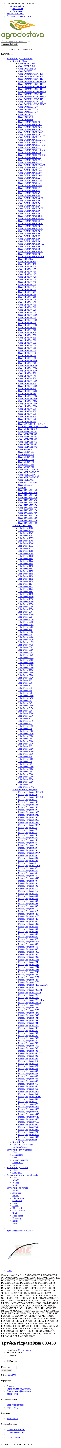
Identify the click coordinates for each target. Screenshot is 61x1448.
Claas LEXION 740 (27, 376)
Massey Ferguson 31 (27, 863)
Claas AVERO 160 (26, 63)
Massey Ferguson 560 (28, 929)
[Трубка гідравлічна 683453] (23, 1265)
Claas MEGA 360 (26, 464)
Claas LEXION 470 (27, 297)
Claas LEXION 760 (27, 383)
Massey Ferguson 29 (27, 850)
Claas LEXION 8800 (27, 403)
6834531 (12, 1375)
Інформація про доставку (19, 1389)
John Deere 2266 (25, 627)
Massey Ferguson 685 (28, 949)
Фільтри (16, 1190)
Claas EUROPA (25, 259)
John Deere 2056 (25, 607)
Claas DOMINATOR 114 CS (31, 145)
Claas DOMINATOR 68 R (30, 216)
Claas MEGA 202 (26, 449)
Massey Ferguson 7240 (28, 962)
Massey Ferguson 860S (28, 1094)
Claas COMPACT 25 (28, 109)
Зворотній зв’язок (15, 1405)
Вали (14, 1223)
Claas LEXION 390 (27, 266)
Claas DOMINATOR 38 (29, 190)
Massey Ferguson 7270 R (29, 1002)
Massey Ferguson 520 (28, 914)
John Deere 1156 (25, 566)
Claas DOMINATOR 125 (30, 160)
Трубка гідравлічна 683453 (20, 1230)
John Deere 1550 (25, 599)
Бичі (14, 1213)
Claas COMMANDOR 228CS (32, 104)
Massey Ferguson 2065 (28, 820)
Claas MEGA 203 (26, 452)
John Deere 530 (25, 647)
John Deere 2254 (25, 617)
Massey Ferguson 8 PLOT (30, 1053)
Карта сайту (12, 1407)
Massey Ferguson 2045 (28, 815)
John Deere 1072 (25, 546)
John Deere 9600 (25, 741)
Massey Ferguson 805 (28, 1058)
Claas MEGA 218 (26, 459)
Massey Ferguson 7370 (28, 1028)
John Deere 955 (25, 723)
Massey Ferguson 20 (27, 810)
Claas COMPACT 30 (28, 112)
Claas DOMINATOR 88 (29, 241)
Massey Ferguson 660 (28, 944)
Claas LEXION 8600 (27, 398)
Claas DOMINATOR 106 (30, 127)
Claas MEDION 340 (27, 439)
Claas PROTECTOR (27, 482)
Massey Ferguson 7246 (28, 972)
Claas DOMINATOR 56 (29, 203)
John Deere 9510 (25, 716)
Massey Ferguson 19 (27, 807)
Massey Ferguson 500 (28, 901)
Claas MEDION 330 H (28, 436)
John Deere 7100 (25, 660)
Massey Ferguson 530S (28, 924)
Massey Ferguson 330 (28, 870)
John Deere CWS (26, 787)
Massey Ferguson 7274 (28, 1007)
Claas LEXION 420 (27, 277)
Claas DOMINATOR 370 (30, 188)
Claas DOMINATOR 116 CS (31, 155)
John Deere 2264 (25, 624)
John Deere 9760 (25, 766)
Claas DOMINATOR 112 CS (31, 140)
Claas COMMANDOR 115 (30, 89)
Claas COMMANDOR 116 (30, 94)
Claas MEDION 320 (27, 431)
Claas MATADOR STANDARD (33, 426)
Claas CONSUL (25, 114)
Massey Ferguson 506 (28, 903)
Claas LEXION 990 (27, 421)
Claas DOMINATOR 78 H (30, 228)
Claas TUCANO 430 (27, 500)
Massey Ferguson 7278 (28, 1013)
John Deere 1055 (25, 538)
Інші (14, 1185)
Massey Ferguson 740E (28, 1033)
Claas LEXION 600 (27, 345)
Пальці (15, 1205)
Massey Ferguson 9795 (28, 1134)
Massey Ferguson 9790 (28, 1132)
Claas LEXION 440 (27, 282)
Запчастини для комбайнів (19, 58)
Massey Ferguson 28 (27, 848)
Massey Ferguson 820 (28, 1066)
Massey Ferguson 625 (28, 939)
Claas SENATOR (26, 485)
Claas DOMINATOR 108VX (31, 135)
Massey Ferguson (20, 1160)
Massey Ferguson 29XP (29, 853)
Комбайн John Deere (22, 525)
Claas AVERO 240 (26, 66)
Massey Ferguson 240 (28, 837)
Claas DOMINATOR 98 (29, 249)
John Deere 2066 (25, 614)
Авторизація (18, 11)
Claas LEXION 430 (27, 279)
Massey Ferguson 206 (28, 817)
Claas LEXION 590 (27, 340)
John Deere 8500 (25, 672)
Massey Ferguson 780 (28, 1048)
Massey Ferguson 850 (28, 1081)
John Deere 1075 (25, 548)
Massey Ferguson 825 (28, 1068)
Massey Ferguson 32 (27, 868)
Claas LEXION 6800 (27, 368)
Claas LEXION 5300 (27, 315)
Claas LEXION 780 (27, 393)
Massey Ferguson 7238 (28, 959)
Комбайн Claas (19, 61)
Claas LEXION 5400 (27, 320)
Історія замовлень (15, 1432)
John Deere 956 (25, 728)
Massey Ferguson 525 (28, 919)
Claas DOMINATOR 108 (30, 129)
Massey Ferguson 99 (27, 1139)
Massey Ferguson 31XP (29, 865)
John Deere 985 (25, 771)
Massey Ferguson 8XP (28, 1106)
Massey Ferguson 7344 (28, 1018)
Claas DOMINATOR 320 (30, 180)
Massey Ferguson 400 (28, 886)
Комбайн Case (19, 1142)
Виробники (12, 1418)
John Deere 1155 (25, 563)
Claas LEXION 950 (27, 414)
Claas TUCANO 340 (27, 495)
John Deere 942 (25, 700)
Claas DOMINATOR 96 (29, 246)
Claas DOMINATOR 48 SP (31, 198)
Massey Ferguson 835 (28, 1073)
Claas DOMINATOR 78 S (30, 231)
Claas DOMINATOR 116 (29, 152)
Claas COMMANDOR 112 (30, 79)
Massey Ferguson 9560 (28, 1122)
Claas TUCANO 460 (27, 508)
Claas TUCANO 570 (27, 520)
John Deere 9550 (25, 726)
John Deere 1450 (25, 596)
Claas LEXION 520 (27, 310)
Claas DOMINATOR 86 (29, 239)
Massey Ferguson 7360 (28, 1025)
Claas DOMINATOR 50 (29, 200)
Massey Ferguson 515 (28, 911)
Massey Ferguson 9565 (28, 1124)
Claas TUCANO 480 (27, 513)
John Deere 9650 (25, 749)
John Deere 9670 (25, 754)
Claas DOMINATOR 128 (30, 162)
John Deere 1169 (25, 579)
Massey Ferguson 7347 (28, 1023)
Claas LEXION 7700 (27, 391)
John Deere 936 (25, 690)
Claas (14, 1152)
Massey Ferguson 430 (28, 893)
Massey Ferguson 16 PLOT (30, 797)
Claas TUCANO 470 (27, 510)
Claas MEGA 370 (26, 467)
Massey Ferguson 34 (27, 873)
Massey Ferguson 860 (28, 1089)
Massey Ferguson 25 (27, 840)
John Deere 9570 (25, 733)
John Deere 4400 (25, 637)
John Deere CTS (25, 784)
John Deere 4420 (25, 639)
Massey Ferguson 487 (28, 898)
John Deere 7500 (25, 665)
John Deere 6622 (25, 657)
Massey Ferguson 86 (27, 1086)
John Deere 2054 (25, 604)
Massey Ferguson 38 (27, 881)
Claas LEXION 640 (27, 355)
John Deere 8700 (25, 675)
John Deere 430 (25, 634)
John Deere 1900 (25, 601)
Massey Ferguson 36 (27, 875)
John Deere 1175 (25, 586)
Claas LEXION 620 (27, 350)
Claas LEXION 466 (27, 294)
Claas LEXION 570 (27, 330)
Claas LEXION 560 (27, 327)
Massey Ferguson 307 (28, 860)
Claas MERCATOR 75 (28, 477)
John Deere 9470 (25, 708)
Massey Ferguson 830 (28, 1071)
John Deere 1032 (25, 530)
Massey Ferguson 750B (28, 1038)
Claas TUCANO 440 (27, 502)
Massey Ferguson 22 (27, 827)
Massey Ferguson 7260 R (29, 992)
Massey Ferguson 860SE (29, 1096)
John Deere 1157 (25, 568)
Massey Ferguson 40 (27, 883)
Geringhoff (17, 1172)
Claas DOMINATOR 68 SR (31, 218)
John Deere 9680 (25, 759)
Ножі (14, 1203)
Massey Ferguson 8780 (28, 1104)
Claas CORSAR (25, 117)
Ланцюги (17, 1193)
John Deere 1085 (25, 551)
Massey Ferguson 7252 (28, 977)
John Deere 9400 (25, 695)
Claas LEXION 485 (27, 305)
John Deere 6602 (25, 652)
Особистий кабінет (16, 1429)
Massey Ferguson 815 (28, 1063)
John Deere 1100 (25, 556)
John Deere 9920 (25, 779)
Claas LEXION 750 (27, 378)
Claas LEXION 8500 (27, 396)
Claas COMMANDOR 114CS (32, 86)
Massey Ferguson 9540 (28, 1114)
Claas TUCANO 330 (27, 492)
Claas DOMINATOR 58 (29, 206)
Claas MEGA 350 (26, 462)
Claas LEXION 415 (27, 274)
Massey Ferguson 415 (28, 891)
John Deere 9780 (25, 769)
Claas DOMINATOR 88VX (31, 244)
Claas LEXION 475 (27, 299)
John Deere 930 (25, 683)
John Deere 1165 (25, 574)
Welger (15, 1183)
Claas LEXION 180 (27, 264)
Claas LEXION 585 (27, 338)
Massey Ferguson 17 (27, 799)
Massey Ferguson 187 (28, 804)
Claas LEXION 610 (27, 348)
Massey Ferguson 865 (28, 1099)
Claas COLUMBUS (27, 69)
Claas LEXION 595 (27, 343)
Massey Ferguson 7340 (28, 1015)
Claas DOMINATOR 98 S (30, 254)
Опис (9, 1270)
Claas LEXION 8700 (27, 401)
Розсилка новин (14, 1437)
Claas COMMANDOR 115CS (32, 91)
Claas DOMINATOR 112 (29, 137)
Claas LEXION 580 (27, 335)
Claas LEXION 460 (27, 289)
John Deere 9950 (25, 782)
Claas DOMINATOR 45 (29, 193)
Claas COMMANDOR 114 (30, 84)
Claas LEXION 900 (27, 409)
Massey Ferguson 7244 (28, 967)
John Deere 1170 (25, 581)
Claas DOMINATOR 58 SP (31, 208)
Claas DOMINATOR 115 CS (31, 150)
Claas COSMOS (25, 119)
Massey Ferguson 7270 (28, 997)
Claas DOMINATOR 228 (30, 178)
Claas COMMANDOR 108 (30, 76)
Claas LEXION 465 (27, 292)
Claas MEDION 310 (27, 429)
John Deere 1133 (25, 558)
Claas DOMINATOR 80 (29, 233)
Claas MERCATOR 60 (28, 472)
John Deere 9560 (25, 731)
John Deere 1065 (25, 541)
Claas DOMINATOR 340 (30, 185)
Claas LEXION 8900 (27, 406)
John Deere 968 (25, 756)
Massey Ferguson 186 (28, 802)
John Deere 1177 (25, 589)
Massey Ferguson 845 (28, 1079)
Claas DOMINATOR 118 (29, 157)
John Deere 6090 (25, 650)
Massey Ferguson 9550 (28, 1119)
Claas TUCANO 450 (27, 505)
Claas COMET (25, 71)
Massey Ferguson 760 (28, 1043)
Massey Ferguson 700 (28, 954)
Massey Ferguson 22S (28, 830)
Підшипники (18, 1198)
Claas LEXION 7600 (27, 386)
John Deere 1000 (25, 528)
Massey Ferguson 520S (28, 916)
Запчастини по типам (17, 1188)
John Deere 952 (25, 718)
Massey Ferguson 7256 (28, 982)
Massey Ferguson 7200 (28, 957)
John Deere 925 (25, 680)
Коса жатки (18, 1216)
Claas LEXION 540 (27, 317)
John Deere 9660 (25, 751)
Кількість (5, 1367)
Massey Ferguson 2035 (28, 812)
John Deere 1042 (25, 533)
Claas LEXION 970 (27, 419)
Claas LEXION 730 (27, 373)
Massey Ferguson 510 (28, 908)
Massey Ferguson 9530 (28, 1111)
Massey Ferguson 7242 (28, 964)
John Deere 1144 (25, 561)
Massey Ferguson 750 (28, 1035)
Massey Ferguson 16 (27, 794)
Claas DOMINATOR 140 (30, 170)
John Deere (17, 1155)
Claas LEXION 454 (27, 287)
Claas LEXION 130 (27, 261)
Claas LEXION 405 (27, 269)
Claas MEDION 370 (27, 447)
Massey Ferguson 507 (28, 906)
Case (14, 1157)
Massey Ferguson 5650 (28, 934)
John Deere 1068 (25, 543)
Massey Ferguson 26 (27, 843)
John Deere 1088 (25, 553)
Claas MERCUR (25, 480)
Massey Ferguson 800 (28, 1056)
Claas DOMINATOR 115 (29, 147)
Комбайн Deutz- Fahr (22, 1144)
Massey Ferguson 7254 (28, 980)
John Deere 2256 (25, 619)
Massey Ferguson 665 (28, 947)
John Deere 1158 (25, 571)
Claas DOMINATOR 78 (29, 226)
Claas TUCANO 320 (27, 490)
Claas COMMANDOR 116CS (32, 96)
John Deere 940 (25, 693)
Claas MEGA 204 (26, 454)
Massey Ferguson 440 (28, 896)
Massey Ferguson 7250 (28, 974)
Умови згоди (13, 1394)
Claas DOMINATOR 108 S (30, 132)
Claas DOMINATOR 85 (29, 236)
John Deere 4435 (25, 645)
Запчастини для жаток (17, 1167)
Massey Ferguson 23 (27, 832)
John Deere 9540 (25, 721)
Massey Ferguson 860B (28, 1091)
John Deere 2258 (25, 622)
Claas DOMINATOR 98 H (30, 251)
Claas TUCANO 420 (27, 497)
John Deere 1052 (25, 535)
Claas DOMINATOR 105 (30, 124)
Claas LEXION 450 (27, 284)
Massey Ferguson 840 (28, 1076)
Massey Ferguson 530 (28, 921)
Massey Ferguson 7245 (28, 969)
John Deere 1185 (25, 591)
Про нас (11, 1386)
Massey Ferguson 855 (28, 1084)
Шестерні (17, 1208)
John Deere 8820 (25, 678)
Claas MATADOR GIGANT (31, 424)
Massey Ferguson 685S (28, 952)
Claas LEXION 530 (27, 312)
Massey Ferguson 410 (28, 888)
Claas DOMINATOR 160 (30, 175)
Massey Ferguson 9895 (28, 1137)
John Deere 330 (25, 629)
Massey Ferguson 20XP (29, 825)
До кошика (6, 1370)
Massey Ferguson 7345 (28, 1020)
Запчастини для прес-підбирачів (22, 1175)
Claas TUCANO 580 (27, 523)
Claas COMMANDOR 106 (30, 74)
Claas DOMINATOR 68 (29, 213)
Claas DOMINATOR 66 (29, 211)
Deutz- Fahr (17, 1162)
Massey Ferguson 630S (28, 941)
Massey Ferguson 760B (28, 1046)
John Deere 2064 (25, 612)
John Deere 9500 (25, 713)
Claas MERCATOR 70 (28, 475)
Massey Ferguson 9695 (28, 1129)
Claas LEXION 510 (27, 307)
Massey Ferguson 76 (27, 1040)
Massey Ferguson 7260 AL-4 (31, 990)
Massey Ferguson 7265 (28, 995)
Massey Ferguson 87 (27, 1101)
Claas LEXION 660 (27, 358)
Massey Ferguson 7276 (28, 1010)
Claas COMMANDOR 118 (30, 99)
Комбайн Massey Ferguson (24, 789)
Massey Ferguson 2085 (28, 822)
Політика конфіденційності (20, 1391)
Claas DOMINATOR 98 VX (31, 256)
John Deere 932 (25, 685)
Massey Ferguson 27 (27, 845)
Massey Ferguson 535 (28, 926)
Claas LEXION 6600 (27, 360)
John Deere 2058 (25, 609)
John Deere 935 (25, 688)
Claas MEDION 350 (27, 442)
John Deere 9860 (25, 774)
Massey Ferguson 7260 (28, 987)
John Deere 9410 (25, 698)
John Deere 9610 (25, 744)
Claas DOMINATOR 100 (30, 122)
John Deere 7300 (25, 662)
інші (14, 1165)
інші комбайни (19, 1147)
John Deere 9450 (25, 705)
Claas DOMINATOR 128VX (31, 165)
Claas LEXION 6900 (27, 371)
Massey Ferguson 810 (28, 1061)
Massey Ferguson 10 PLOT (30, 792)
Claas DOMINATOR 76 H (30, 223)
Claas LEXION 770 (27, 388)
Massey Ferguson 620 (28, 936)
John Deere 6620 (25, 655)
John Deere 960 (25, 738)
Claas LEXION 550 (27, 322)
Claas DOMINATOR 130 (30, 167)
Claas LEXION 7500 (27, 381)
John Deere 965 (25, 746)
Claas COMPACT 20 (28, 107)
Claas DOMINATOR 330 (30, 183)
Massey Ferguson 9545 (28, 1117)
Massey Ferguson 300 (28, 858)
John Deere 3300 (25, 632)
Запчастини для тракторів (19, 1150)
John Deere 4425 (25, 642)
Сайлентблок (18, 1210)
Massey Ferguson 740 (28, 1030)
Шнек (15, 1221)
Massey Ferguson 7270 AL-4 (31, 1000)
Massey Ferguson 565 (28, 931)
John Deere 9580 (25, 736)
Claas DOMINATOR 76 (29, 221)
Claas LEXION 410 (27, 272)
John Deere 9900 (25, 777)
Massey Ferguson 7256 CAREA (33, 985)
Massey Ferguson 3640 (28, 878)
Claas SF (22, 487)
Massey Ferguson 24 (27, 835)
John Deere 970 (25, 761)
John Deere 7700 (25, 667)
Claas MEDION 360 (27, 444)
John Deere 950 (25, 711)
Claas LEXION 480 (27, 302)
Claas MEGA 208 (26, 457)
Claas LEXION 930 (27, 411)
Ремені (15, 1195)
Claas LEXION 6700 (27, 365)
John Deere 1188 (25, 594)
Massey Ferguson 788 (28, 1051)
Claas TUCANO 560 (27, 518)
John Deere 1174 (25, 584)
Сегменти (17, 1200)
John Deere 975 (25, 764)
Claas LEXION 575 (27, 332)
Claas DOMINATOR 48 (29, 195)
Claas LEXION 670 (27, 363)
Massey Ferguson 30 (27, 855)
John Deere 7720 (25, 670)
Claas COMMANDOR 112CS (32, 81)
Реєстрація (17, 8)
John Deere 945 (25, 703)
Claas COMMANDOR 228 (30, 102)
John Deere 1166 (25, 576)
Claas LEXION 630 (27, 353)
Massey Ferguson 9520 (28, 1109)
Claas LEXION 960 (27, 416)
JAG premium (24, 1350)
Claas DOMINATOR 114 (29, 142)
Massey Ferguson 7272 (28, 1005)
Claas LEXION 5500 (27, 325)
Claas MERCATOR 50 (28, 469)
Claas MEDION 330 (27, 434)
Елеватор (16, 1218)
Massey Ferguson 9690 (28, 1127)
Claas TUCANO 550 (27, 515)
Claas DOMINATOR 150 (30, 173)
